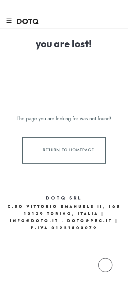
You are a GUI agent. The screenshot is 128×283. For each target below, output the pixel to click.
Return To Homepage (68, 150)
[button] (105, 265)
